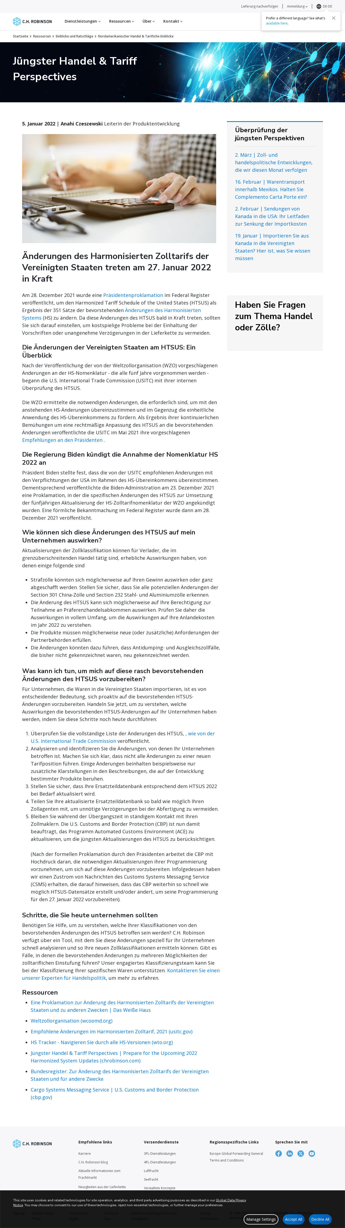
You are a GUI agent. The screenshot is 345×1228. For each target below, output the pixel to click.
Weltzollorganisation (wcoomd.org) (71, 1020)
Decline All (320, 1219)
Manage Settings (261, 1219)
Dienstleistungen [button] (81, 21)
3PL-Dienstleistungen (160, 1153)
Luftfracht (151, 1170)
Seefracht (151, 1179)
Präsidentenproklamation (133, 295)
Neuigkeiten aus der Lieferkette (102, 1187)
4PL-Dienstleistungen (160, 1162)
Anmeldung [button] (296, 6)
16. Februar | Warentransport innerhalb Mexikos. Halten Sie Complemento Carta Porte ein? (271, 189)
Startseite (20, 36)
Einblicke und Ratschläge (74, 36)
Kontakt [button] (171, 21)
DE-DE (327, 6)
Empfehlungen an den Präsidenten (62, 440)
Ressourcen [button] (120, 21)
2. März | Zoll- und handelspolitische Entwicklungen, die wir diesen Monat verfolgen (274, 162)
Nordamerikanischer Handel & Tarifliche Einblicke (136, 36)
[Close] (333, 18)
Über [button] (148, 21)
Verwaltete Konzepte (159, 1188)
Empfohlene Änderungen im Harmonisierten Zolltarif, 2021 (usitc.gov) (111, 1031)
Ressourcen (42, 36)
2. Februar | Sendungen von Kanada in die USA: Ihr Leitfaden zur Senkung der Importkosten (272, 216)
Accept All (293, 1219)
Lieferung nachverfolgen (259, 6)
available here (277, 23)
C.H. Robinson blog (93, 1162)
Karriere (84, 1153)
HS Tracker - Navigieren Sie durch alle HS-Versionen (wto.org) (102, 1042)
